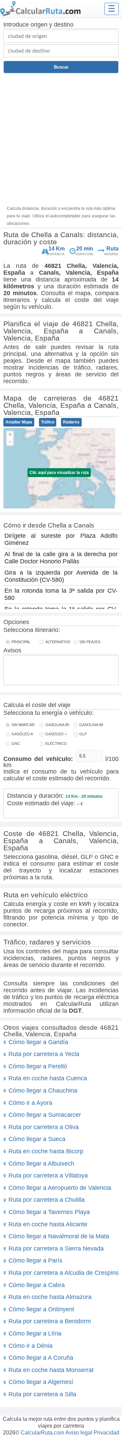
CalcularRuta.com (42, 1432)
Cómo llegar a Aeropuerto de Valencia (59, 1187)
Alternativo (57, 642)
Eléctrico (56, 743)
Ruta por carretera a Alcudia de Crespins (63, 1272)
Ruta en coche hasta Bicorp (45, 1151)
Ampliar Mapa (18, 422)
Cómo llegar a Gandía (38, 1042)
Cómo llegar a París (35, 1260)
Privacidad (106, 1432)
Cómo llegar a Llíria (34, 1333)
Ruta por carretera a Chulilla (46, 1199)
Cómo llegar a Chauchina (42, 1090)
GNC (16, 743)
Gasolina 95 (57, 725)
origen (38, 24)
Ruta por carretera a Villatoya (48, 1175)
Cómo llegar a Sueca (36, 1139)
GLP (83, 734)
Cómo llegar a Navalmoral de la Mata (58, 1236)
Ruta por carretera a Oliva (43, 1127)
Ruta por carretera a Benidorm (49, 1321)
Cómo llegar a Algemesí (40, 1382)
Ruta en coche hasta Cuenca (47, 1078)
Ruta (112, 248)
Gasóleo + (56, 734)
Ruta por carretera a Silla (42, 1394)
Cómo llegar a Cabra (36, 1285)
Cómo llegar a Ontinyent (41, 1309)
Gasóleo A (22, 734)
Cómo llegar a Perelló (37, 1066)
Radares (71, 422)
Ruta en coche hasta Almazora (50, 1297)
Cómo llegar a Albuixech (41, 1163)
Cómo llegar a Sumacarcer (44, 1114)
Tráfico (47, 422)
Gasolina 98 (91, 725)
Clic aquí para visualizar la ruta (59, 472)
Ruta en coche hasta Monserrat (51, 1370)
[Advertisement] (61, 138)
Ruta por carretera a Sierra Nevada (56, 1248)
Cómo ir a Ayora (30, 1102)
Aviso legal (78, 1432)
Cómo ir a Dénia (30, 1345)
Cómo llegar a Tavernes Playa (49, 1212)
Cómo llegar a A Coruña (40, 1357)
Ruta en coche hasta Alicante (47, 1224)
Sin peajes (89, 642)
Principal (21, 642)
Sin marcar (23, 725)
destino (64, 24)
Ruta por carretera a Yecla (43, 1054)
